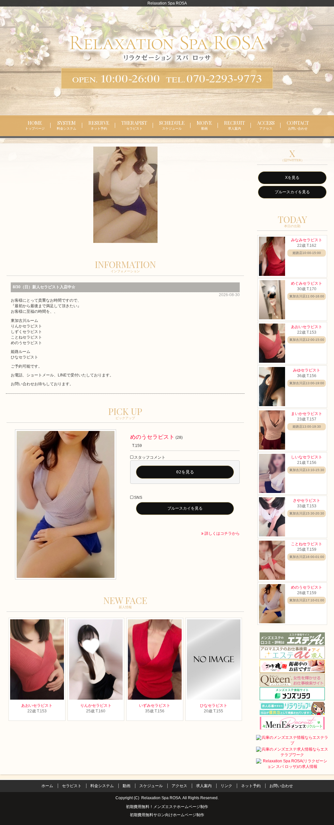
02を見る (185, 471)
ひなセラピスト (213, 705)
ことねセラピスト (306, 544)
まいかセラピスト (306, 413)
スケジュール (151, 786)
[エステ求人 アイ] (292, 652)
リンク (226, 786)
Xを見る (292, 177)
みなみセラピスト (306, 240)
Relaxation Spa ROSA (161, 798)
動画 (126, 786)
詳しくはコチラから (222, 533)
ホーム (47, 786)
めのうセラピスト (152, 437)
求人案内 (204, 786)
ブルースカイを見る (185, 508)
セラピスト (72, 786)
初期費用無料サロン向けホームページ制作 (167, 815)
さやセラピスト (306, 500)
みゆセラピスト (306, 370)
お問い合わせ (281, 786)
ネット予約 (251, 786)
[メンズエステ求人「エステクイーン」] (292, 679)
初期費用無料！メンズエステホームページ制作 (167, 806)
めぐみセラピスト (306, 283)
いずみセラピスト (154, 705)
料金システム (102, 786)
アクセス (179, 786)
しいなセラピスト (306, 457)
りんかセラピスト (96, 705)
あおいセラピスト (37, 705)
